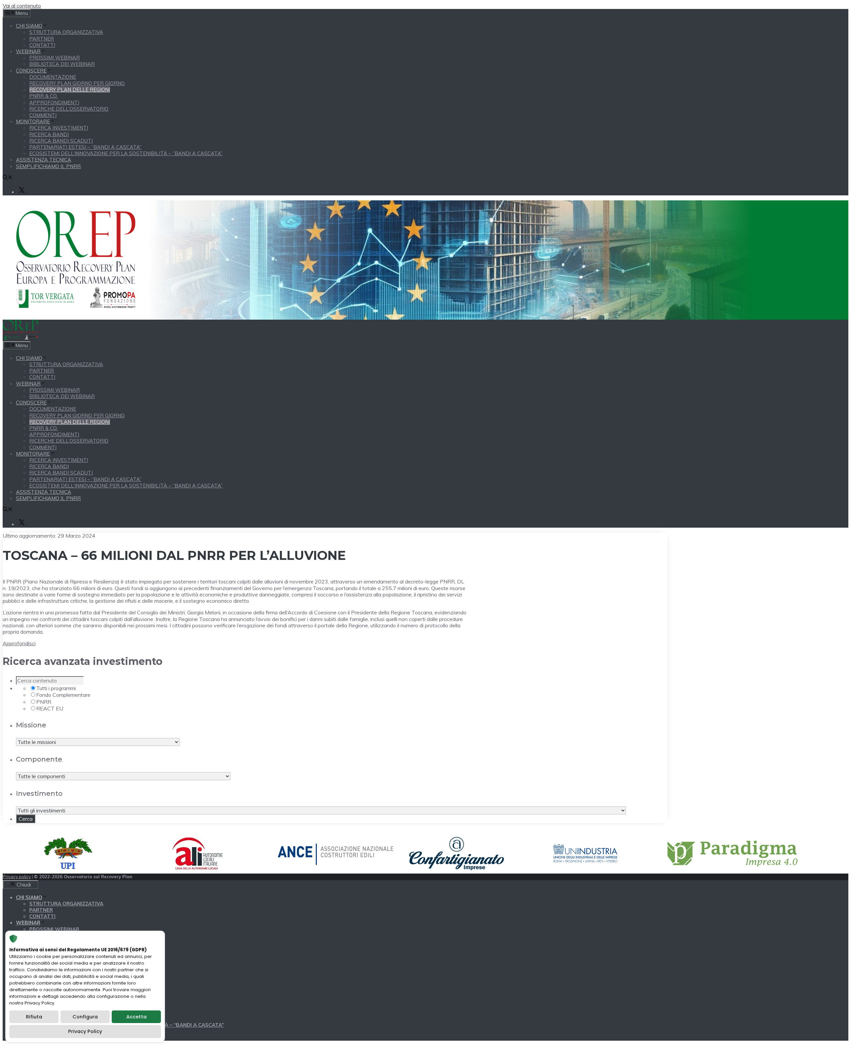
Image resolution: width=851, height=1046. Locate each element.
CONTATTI (42, 45)
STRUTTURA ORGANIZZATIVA (66, 32)
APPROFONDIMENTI (54, 102)
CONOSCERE (31, 70)
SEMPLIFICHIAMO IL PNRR (48, 166)
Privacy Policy (85, 1031)
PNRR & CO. (43, 96)
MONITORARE (33, 121)
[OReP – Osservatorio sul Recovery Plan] (20, 338)
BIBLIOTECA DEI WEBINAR (62, 64)
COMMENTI (43, 115)
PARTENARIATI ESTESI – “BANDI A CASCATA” (85, 147)
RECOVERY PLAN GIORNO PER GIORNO (77, 83)
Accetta (136, 1016)
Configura (85, 1016)
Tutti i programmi (56, 688)
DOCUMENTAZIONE (52, 77)
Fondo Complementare (63, 694)
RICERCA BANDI (49, 134)
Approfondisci (19, 643)
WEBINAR (28, 51)
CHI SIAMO (29, 26)
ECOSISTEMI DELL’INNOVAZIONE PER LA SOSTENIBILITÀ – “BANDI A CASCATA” (126, 153)
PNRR (43, 701)
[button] (8, 178)
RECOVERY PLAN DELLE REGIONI (69, 89)
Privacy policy (17, 876)
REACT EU (49, 708)
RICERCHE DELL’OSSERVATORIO (68, 109)
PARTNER (41, 39)
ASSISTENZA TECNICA (43, 160)
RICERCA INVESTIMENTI (58, 128)
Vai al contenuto (22, 5)
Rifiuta (34, 1016)
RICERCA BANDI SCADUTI (61, 141)
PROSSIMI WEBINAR (54, 57)
